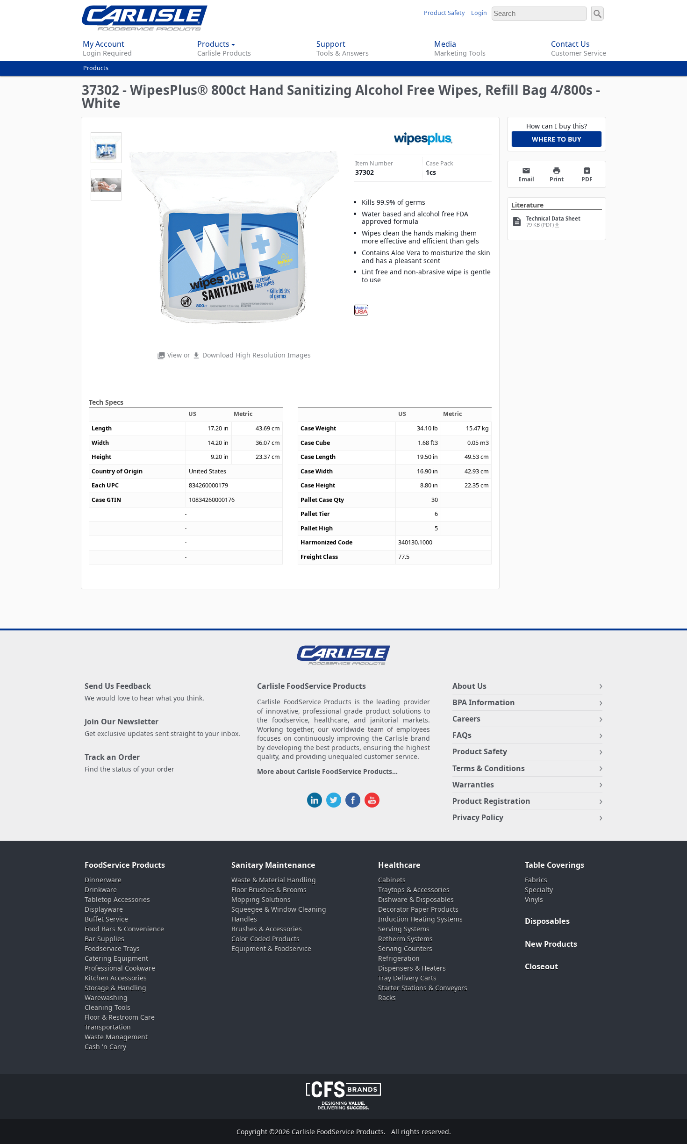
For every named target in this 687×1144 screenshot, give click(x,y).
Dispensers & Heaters (412, 968)
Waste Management (116, 1036)
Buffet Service (106, 919)
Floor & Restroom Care (120, 1017)
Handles (244, 919)
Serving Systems (403, 928)
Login (479, 13)
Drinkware (101, 889)
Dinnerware (103, 879)
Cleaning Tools (107, 1007)
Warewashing (106, 997)
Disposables (547, 921)
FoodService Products (125, 865)
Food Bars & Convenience (124, 928)
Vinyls (534, 899)
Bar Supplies (104, 938)
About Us (469, 686)
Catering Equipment (116, 958)
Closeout (541, 966)
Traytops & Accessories (414, 889)
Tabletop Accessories (117, 899)
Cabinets (392, 879)
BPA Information (483, 702)
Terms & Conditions (488, 768)
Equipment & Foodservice (271, 948)
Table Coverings (554, 865)
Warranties (473, 784)
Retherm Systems (405, 938)
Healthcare (399, 865)
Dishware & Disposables (416, 899)
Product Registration (491, 801)
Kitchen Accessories (116, 977)
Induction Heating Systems (420, 919)
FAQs (462, 735)
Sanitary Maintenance (273, 865)
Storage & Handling (115, 987)
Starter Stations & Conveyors (422, 987)
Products (95, 68)
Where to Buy (556, 139)
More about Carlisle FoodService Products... (327, 772)
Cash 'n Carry (105, 1046)
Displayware (104, 909)
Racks (387, 997)
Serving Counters (405, 948)
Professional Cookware (120, 968)
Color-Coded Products (265, 938)
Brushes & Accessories (266, 928)
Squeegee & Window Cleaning (278, 909)
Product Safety (444, 13)
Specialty (539, 889)
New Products (551, 944)
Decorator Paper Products (418, 909)
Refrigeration (399, 958)
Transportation (108, 1026)
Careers (466, 719)
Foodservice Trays (112, 948)
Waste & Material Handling (273, 879)
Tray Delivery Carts (407, 977)
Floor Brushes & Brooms (269, 889)
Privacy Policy (477, 817)
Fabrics (536, 879)
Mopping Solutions (261, 899)
